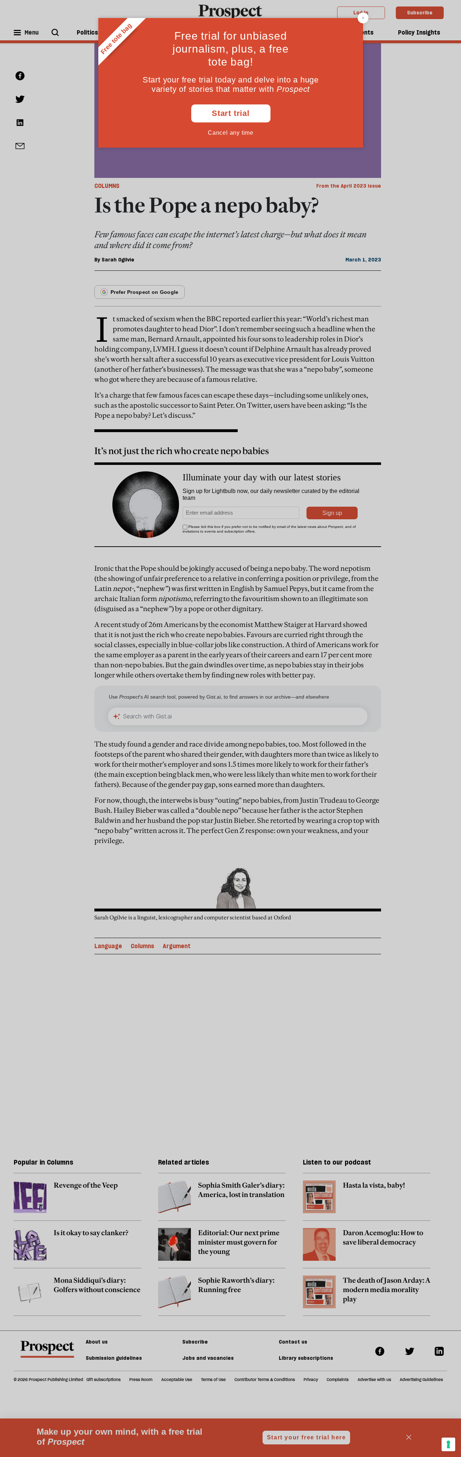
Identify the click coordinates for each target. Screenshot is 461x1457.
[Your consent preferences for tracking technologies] (448, 1444)
